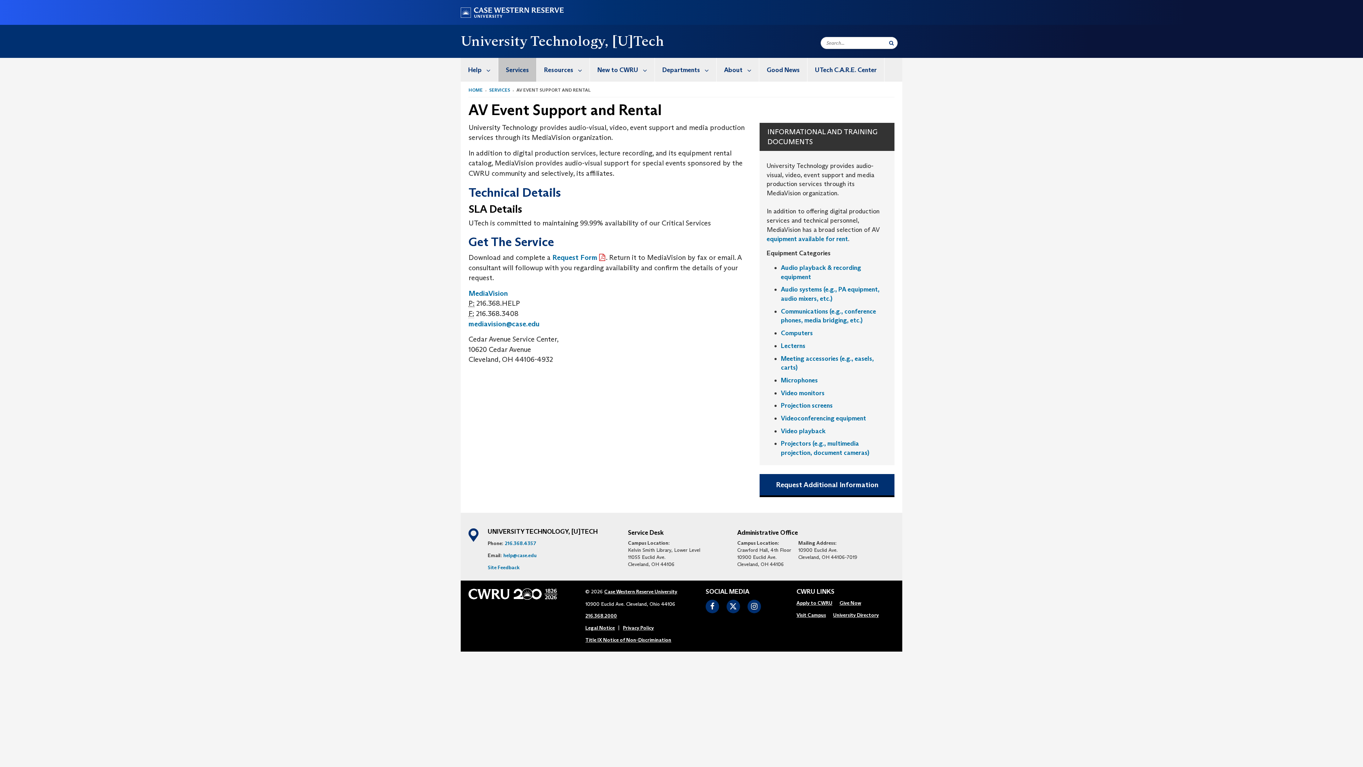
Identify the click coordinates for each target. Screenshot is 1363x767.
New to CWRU (617, 70)
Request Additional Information (827, 484)
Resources (558, 70)
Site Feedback (504, 567)
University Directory (856, 615)
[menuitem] (479, 70)
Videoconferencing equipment (823, 418)
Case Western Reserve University (640, 591)
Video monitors (803, 393)
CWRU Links (815, 591)
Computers (797, 333)
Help (475, 70)
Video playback (803, 431)
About (733, 70)
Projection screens (807, 405)
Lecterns (793, 346)
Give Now (850, 603)
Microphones (799, 380)
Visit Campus (811, 615)
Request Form (574, 257)
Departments (681, 70)
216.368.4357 (520, 543)
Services (517, 70)
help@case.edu (520, 555)
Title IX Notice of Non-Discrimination (628, 640)
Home (476, 90)
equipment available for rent (807, 239)
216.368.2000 (601, 616)
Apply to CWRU (814, 603)
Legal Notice (600, 628)
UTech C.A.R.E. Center (846, 70)
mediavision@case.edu (504, 324)
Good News (783, 70)
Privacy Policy (638, 628)
